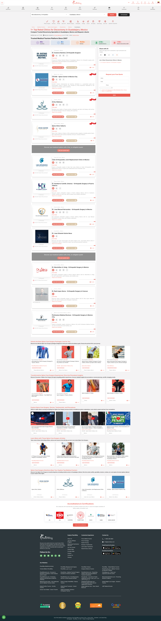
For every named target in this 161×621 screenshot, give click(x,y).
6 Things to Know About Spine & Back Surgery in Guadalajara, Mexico (41, 456)
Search (112, 14)
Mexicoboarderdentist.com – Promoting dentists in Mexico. (111, 577)
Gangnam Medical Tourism (87, 568)
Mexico (70, 27)
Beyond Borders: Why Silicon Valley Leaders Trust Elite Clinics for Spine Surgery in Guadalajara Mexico (117, 457)
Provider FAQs (71, 551)
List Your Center (71, 547)
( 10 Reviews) (41, 220)
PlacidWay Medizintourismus (47, 566)
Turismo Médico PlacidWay (46, 568)
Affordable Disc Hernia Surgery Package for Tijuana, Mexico (42, 362)
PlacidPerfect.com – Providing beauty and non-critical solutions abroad (70, 577)
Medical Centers (41, 27)
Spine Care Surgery (52, 27)
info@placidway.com (109, 541)
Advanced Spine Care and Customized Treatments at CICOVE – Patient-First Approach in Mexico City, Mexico (66, 427)
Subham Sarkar (76, 35)
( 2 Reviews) (41, 137)
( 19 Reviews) (41, 278)
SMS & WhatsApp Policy (118, 89)
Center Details (70, 67)
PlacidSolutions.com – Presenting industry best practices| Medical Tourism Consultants (89, 574)
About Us (70, 538)
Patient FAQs (71, 549)
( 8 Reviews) (41, 170)
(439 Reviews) (115, 494)
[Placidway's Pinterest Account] (52, 556)
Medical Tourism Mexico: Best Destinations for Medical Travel (118, 427)
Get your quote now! (63, 150)
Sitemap (70, 557)
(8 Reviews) (89, 494)
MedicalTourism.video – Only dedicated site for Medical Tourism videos (49, 582)
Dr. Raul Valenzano (58, 35)
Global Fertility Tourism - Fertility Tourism (48, 587)
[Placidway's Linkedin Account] (59, 556)
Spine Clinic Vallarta (36, 489)
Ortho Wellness (60, 489)
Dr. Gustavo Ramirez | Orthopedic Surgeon (111, 62)
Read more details (57, 63)
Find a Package (85, 540)
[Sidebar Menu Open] (2, 2)
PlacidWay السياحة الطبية (66, 568)
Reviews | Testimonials (86, 544)
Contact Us (70, 555)
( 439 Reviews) (41, 87)
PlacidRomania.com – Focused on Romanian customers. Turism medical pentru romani (49, 574)
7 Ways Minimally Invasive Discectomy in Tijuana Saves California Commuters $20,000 (68, 456)
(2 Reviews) (39, 494)
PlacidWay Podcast (86, 567)
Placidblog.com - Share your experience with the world (109, 573)
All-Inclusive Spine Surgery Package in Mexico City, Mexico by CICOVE (68, 362)
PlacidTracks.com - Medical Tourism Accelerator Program (110, 569)
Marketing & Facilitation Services (73, 544)
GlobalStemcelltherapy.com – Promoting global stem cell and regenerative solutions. (88, 583)
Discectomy (63, 27)
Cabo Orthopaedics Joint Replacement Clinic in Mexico (92, 490)
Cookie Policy (109, 90)
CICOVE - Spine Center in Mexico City (116, 489)
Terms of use (110, 89)
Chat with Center (57, 67)
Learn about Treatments (87, 546)
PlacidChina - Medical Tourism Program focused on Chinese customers (70, 573)
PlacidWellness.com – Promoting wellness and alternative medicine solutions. (48, 578)
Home (33, 27)
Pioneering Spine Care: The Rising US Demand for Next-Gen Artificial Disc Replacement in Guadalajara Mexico (93, 457)
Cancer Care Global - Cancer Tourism (49, 589)
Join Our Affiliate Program (72, 541)
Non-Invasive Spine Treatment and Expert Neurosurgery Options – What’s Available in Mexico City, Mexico (92, 427)
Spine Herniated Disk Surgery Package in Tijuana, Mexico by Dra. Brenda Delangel (117, 362)
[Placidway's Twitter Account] (45, 556)
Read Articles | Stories (86, 548)
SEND (114, 95)
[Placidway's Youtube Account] (48, 556)
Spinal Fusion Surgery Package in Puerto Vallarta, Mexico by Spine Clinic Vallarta (91, 362)
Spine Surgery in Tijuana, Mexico (65, 395)
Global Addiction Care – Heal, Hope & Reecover (90, 587)
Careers (69, 553)
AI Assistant (124, 14)
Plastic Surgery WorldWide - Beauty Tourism (69, 582)
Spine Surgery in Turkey (87, 393)
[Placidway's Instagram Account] (55, 556)
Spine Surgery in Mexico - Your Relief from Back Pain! (42, 395)
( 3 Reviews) (41, 63)
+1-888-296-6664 (108, 538)
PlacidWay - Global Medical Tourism (110, 567)
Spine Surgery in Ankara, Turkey (115, 393)
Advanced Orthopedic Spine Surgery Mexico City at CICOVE (42, 427)
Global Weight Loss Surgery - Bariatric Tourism (111, 582)
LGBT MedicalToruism (107, 586)
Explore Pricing (85, 542)
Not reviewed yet (36, 302)
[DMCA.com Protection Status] (78, 605)
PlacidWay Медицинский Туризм (69, 567)
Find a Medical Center (86, 538)
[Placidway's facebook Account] (41, 556)
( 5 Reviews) (41, 194)
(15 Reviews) (64, 494)
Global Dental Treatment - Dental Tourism (68, 587)
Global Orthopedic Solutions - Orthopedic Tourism (68, 590)
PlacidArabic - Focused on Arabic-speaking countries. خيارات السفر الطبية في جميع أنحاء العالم (90, 578)
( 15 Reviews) (41, 113)
